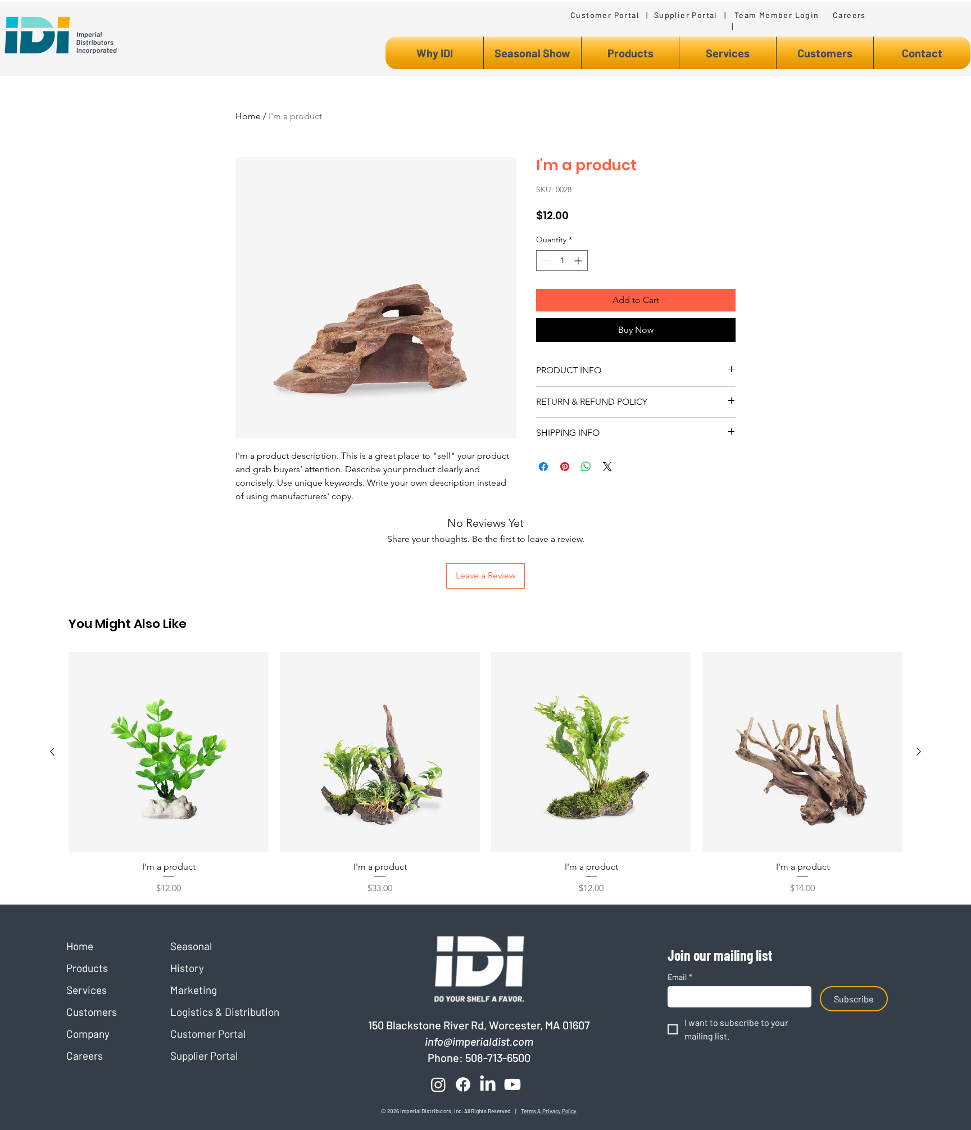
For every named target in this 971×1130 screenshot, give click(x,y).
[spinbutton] (562, 260)
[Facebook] (463, 1084)
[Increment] (579, 260)
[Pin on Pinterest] (564, 466)
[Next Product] (918, 751)
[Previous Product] (52, 751)
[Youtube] (512, 1084)
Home (248, 116)
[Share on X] (607, 466)
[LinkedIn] (487, 1084)
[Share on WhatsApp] (586, 466)
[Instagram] (438, 1084)
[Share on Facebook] (543, 466)
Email (680, 977)
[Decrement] (545, 260)
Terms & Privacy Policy (548, 1111)
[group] (485, 774)
